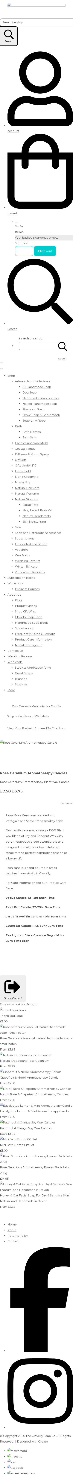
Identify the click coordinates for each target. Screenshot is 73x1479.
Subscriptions (24, 538)
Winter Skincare (26, 566)
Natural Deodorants (36, 516)
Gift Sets (20, 460)
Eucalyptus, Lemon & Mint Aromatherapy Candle (34, 1111)
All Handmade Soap (36, 387)
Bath (18, 426)
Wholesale (15, 662)
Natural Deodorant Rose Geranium (24, 1060)
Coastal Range (25, 448)
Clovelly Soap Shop (28, 617)
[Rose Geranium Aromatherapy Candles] (61, 754)
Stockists (21, 684)
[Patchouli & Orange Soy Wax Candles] (27, 1122)
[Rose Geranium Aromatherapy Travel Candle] (19, 754)
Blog (18, 600)
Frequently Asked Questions (35, 634)
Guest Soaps (24, 673)
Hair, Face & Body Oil (37, 510)
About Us (14, 594)
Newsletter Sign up (28, 645)
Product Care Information (33, 639)
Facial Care (30, 505)
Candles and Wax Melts (31, 443)
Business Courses (27, 589)
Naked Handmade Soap (39, 403)
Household (23, 471)
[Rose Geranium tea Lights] (33, 754)
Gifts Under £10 (25, 465)
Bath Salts (29, 437)
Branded (21, 679)
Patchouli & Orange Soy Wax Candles (26, 1128)
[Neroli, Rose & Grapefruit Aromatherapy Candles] (35, 1089)
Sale (18, 527)
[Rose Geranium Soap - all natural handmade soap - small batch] (36, 1032)
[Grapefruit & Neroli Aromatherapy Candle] (31, 1072)
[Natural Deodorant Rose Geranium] (26, 1055)
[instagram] (40, 1427)
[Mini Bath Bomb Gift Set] (18, 1139)
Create (43, 1441)
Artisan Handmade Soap (32, 381)
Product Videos (26, 606)
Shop (11, 375)
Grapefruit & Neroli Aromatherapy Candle (29, 1077)
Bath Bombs (31, 432)
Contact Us (15, 650)
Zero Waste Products (30, 572)
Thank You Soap (11, 1016)
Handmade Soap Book (31, 622)
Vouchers (21, 549)
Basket (24, 251)
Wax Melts (22, 555)
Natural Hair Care (27, 488)
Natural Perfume (27, 493)
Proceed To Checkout (50, 728)
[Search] (62, 346)
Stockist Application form (33, 667)
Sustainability (24, 628)
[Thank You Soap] (13, 1010)
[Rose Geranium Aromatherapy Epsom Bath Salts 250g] (36, 1162)
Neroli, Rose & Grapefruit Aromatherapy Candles (34, 1094)
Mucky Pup (23, 482)
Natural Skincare (26, 499)
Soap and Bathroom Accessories (38, 533)
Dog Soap (29, 392)
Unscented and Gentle (31, 544)
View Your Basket (19, 728)
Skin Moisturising (34, 521)
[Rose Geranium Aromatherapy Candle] (5, 754)
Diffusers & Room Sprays (32, 454)
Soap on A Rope (34, 420)
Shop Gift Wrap (25, 611)
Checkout (45, 251)
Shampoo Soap (33, 409)
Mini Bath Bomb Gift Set (17, 1145)
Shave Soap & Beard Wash (41, 415)
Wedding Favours (27, 561)
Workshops (15, 583)
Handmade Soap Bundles (40, 398)
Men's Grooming (26, 476)
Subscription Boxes (21, 578)
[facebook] (40, 1351)
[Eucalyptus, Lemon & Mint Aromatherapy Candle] (36, 1105)
